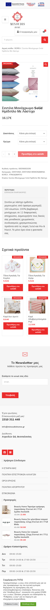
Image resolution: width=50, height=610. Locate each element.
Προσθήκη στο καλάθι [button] (13, 287)
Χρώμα (6, 141)
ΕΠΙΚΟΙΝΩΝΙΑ (8, 493)
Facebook (4, 452)
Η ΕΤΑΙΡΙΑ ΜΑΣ (9, 468)
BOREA (18, 48)
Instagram (10, 452)
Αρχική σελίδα (7, 48)
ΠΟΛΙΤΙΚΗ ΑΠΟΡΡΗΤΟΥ (13, 487)
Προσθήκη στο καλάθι (33, 154)
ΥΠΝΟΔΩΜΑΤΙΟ (15, 174)
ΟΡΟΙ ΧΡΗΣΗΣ (9, 480)
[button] (45, 64)
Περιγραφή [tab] (9, 190)
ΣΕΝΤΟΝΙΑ (16, 172)
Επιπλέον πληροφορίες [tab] (15, 192)
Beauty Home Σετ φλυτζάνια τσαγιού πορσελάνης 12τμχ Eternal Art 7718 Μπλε (31, 522)
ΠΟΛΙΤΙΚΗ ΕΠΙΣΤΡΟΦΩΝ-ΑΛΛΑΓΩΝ (19, 474)
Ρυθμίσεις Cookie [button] (11, 604)
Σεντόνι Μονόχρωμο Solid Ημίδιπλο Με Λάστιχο (28, 178)
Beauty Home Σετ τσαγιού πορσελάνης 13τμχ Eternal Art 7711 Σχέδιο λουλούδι (31, 534)
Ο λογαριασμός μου (28, 32)
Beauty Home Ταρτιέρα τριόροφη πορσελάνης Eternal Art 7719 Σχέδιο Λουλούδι (29, 509)
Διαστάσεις (8, 133)
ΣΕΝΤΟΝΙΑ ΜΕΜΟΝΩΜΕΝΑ (33, 172)
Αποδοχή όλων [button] (28, 604)
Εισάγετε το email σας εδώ (15, 376)
